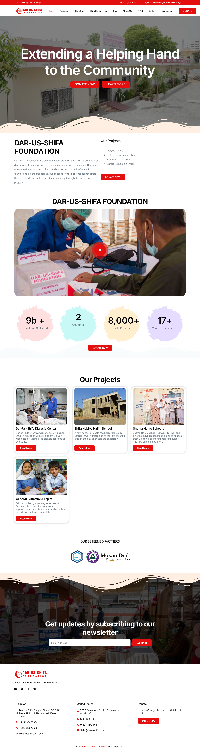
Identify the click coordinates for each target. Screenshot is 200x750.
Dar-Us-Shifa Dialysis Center (36, 428)
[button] (100, 250)
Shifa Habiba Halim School (93, 428)
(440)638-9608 (172, 3)
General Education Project (34, 499)
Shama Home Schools (148, 428)
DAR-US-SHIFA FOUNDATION (94, 746)
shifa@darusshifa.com (132, 3)
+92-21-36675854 (154, 3)
